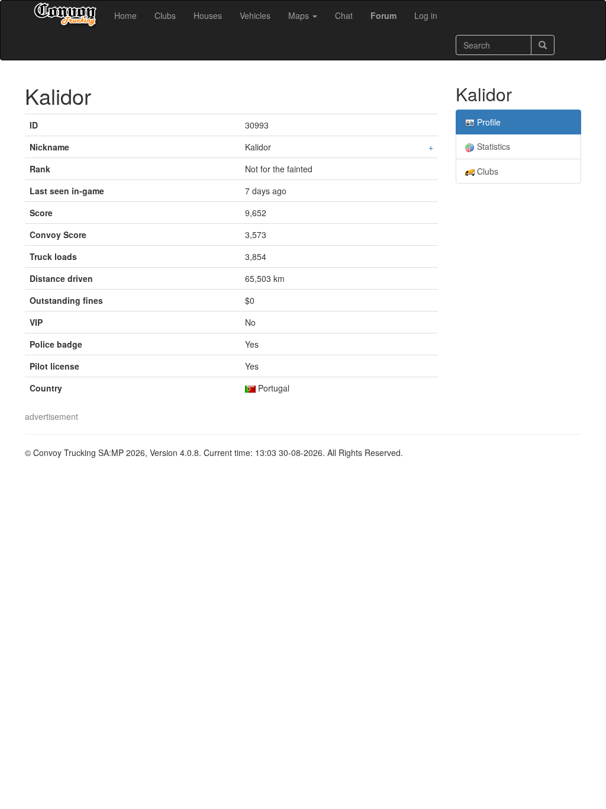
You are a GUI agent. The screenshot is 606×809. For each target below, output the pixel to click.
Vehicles (255, 15)
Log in (425, 15)
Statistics (492, 146)
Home (125, 15)
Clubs (165, 15)
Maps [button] (299, 15)
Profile (488, 122)
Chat (344, 15)
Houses (208, 15)
